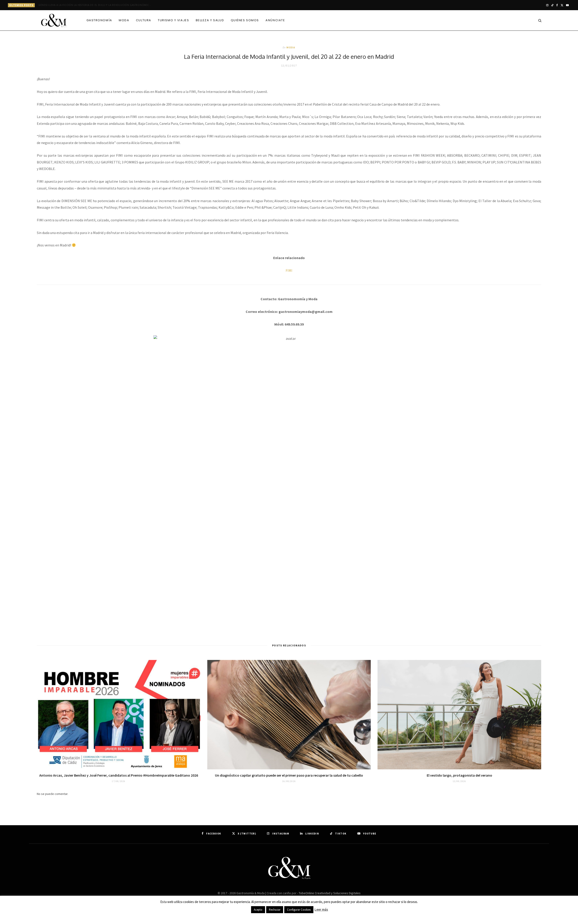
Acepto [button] (258, 910)
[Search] (538, 20)
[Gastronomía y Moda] (54, 20)
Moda (124, 20)
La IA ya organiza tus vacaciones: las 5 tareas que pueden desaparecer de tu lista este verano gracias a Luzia (96, 5)
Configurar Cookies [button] (299, 910)
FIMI (289, 270)
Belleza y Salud (210, 20)
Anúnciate (275, 20)
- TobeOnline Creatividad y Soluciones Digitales (329, 893)
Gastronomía (99, 20)
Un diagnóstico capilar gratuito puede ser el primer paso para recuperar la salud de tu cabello (289, 775)
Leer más (321, 909)
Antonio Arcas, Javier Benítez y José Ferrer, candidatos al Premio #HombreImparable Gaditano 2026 (118, 775)
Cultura (143, 20)
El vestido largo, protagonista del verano (459, 775)
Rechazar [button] (274, 910)
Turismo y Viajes (173, 20)
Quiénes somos (245, 20)
